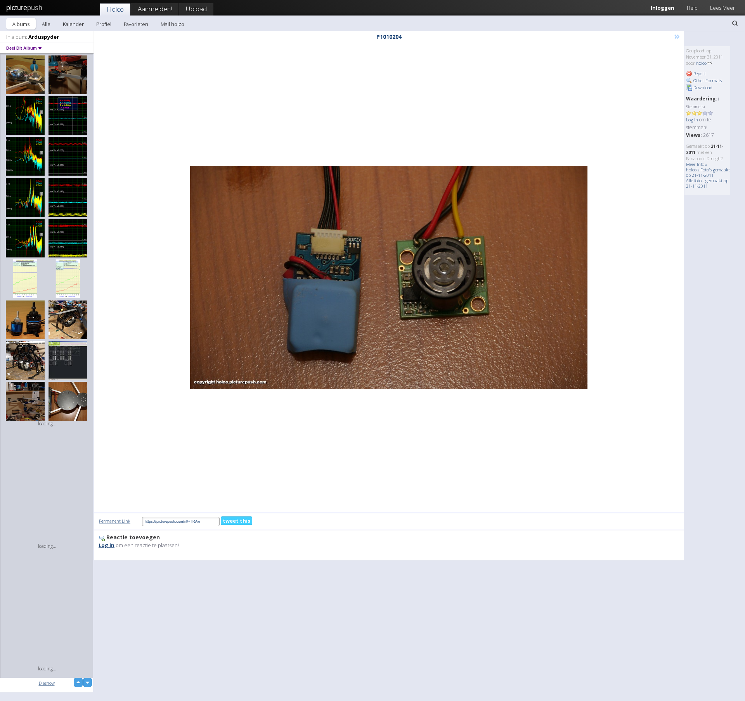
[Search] (735, 23)
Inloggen (662, 7)
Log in (692, 120)
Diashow (47, 683)
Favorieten (136, 24)
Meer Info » (696, 164)
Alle (46, 24)
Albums (20, 24)
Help (692, 7)
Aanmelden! (155, 8)
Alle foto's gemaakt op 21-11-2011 (707, 183)
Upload (196, 8)
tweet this (236, 520)
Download (702, 87)
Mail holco (172, 24)
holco (701, 63)
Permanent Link (114, 521)
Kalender (73, 24)
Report (699, 73)
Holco (115, 9)
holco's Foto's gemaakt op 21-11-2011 (708, 172)
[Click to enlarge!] (388, 277)
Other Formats (707, 80)
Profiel (103, 24)
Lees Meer (722, 7)
